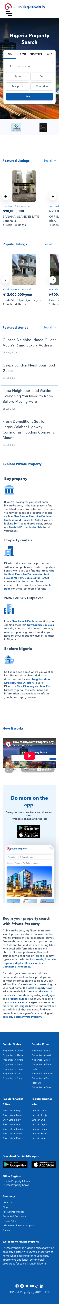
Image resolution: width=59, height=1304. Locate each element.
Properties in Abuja (13, 1055)
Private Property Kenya (16, 1185)
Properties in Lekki (41, 1055)
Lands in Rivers (39, 1133)
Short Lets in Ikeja (12, 1110)
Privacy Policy (10, 1221)
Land (49, 54)
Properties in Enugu (13, 1078)
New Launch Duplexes (25, 621)
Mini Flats (46, 686)
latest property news (40, 988)
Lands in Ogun (39, 1124)
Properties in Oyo (12, 1073)
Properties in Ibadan (42, 1073)
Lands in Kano (38, 1138)
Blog (5, 1207)
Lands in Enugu (39, 1129)
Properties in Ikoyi (40, 1059)
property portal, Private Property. (22, 1017)
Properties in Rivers (13, 1059)
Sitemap (7, 1230)
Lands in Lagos (39, 1110)
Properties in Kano (12, 1064)
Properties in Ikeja (40, 1050)
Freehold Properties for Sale (25, 527)
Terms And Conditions (14, 1216)
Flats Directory (25, 686)
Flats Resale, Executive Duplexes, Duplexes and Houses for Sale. (28, 518)
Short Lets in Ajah (12, 1124)
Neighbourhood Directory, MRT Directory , (27, 681)
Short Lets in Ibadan (13, 1129)
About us (7, 1202)
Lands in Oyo (38, 1119)
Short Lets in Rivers (12, 1138)
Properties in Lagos (13, 1050)
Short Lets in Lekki (12, 1115)
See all (48, 161)
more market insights (15, 1006)
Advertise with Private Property (19, 1225)
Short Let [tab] (36, 54)
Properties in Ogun (13, 1069)
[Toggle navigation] (9, 13)
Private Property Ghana (16, 1181)
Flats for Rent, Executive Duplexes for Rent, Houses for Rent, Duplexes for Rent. (29, 574)
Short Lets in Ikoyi (12, 1119)
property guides (17, 999)
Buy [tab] (10, 54)
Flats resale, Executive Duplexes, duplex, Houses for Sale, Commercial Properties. (29, 963)
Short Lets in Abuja (12, 1133)
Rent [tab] (23, 54)
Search (29, 96)
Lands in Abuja (39, 1115)
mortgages (48, 995)
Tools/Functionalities (13, 1211)
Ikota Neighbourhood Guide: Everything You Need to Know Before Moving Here (28, 396)
